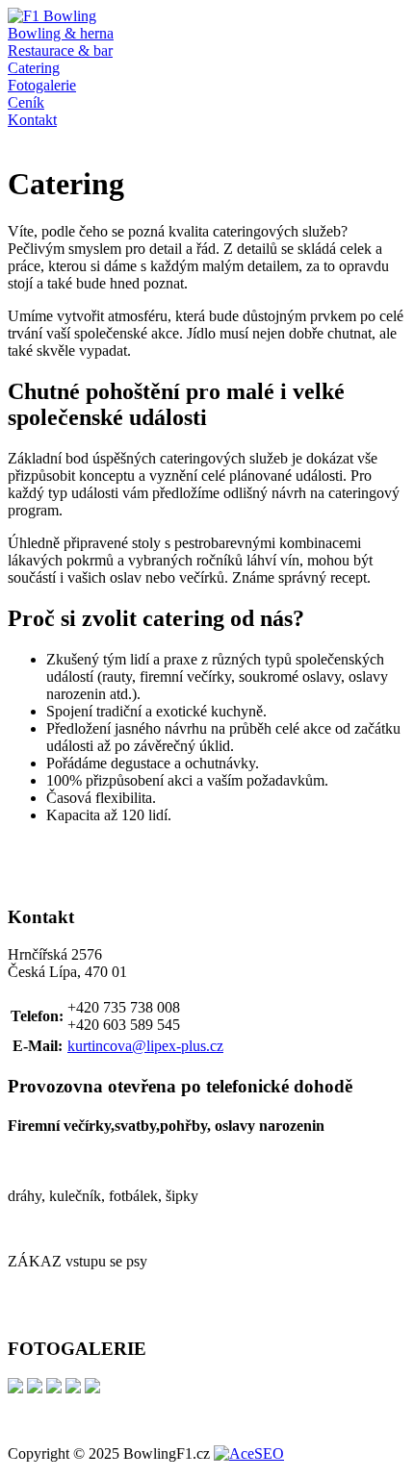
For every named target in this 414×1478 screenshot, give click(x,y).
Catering (34, 68)
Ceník (26, 102)
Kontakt (32, 120)
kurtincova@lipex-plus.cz (145, 1046)
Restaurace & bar (60, 50)
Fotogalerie (42, 85)
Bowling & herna (61, 33)
